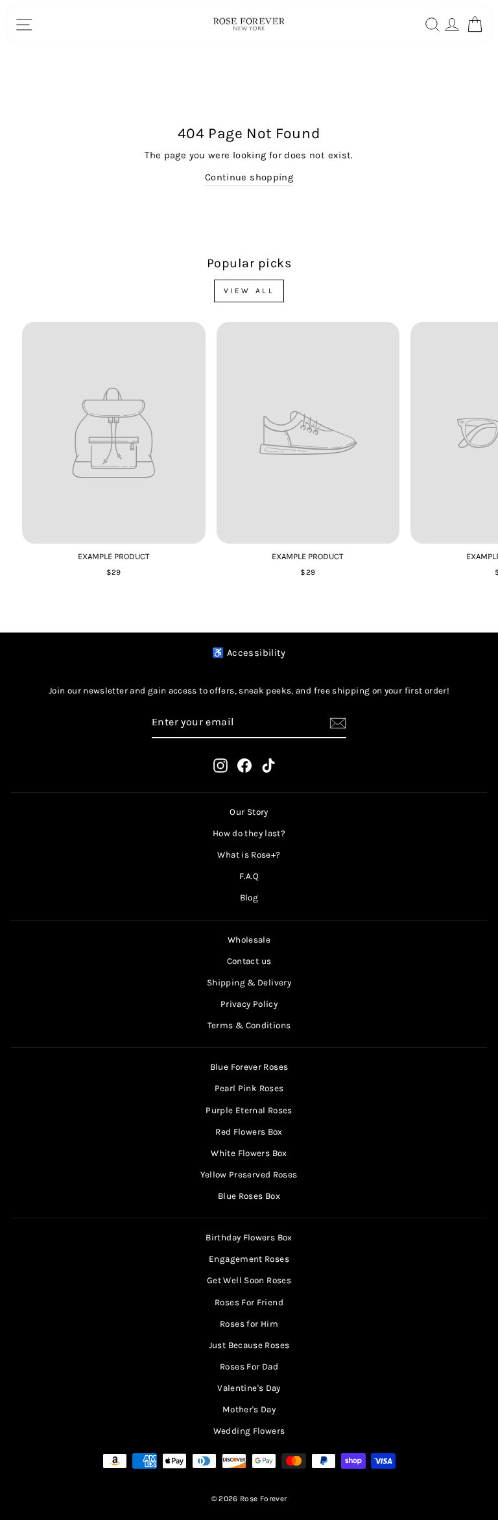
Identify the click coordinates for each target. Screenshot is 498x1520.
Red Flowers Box (249, 1132)
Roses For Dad (249, 1366)
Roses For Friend (249, 1302)
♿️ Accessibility (249, 652)
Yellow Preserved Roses (248, 1174)
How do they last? (249, 833)
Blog (249, 897)
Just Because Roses (249, 1345)
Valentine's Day (249, 1388)
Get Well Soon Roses (249, 1280)
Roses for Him (249, 1324)
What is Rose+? (248, 855)
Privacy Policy (249, 1004)
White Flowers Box (249, 1153)
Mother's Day (249, 1409)
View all (249, 290)
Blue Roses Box (249, 1196)
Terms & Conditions (249, 1025)
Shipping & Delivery (249, 982)
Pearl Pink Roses (249, 1088)
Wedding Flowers (249, 1431)
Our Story (249, 812)
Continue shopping (249, 177)
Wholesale (249, 940)
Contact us (249, 961)
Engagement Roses (249, 1259)
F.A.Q (249, 876)
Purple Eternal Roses (249, 1110)
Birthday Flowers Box (249, 1237)
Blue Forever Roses (249, 1067)
